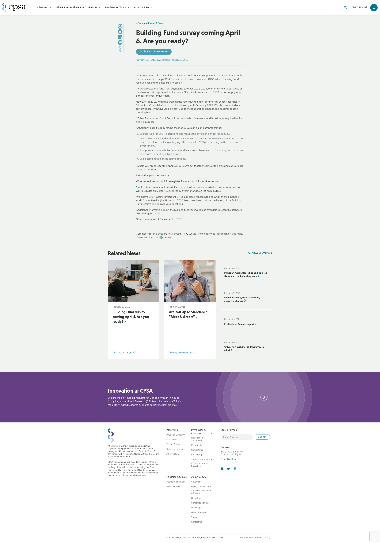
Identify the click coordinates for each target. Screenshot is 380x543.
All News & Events (259, 253)
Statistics (195, 517)
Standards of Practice (201, 460)
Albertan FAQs (173, 454)
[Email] (120, 42)
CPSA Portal (359, 7)
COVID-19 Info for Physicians (200, 465)
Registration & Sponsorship (198, 439)
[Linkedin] (120, 37)
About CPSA (141, 7)
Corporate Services (200, 503)
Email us (141, 187)
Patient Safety (173, 444)
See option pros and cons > (152, 175)
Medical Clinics (173, 487)
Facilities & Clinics (115, 7)
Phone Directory (228, 459)
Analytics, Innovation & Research (201, 492)
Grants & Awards (199, 512)
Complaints (171, 440)
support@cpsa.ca (161, 237)
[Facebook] (120, 26)
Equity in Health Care (201, 487)
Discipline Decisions (175, 449)
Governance (197, 482)
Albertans (43, 7)
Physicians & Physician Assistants (76, 7)
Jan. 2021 (154, 213)
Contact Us (196, 522)
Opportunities (197, 498)
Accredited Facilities (175, 482)
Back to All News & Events (150, 23)
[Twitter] (120, 31)
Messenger (196, 508)
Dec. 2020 (142, 213)
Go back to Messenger (154, 51)
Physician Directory (175, 435)
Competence (197, 450)
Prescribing (196, 455)
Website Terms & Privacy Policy (255, 538)
